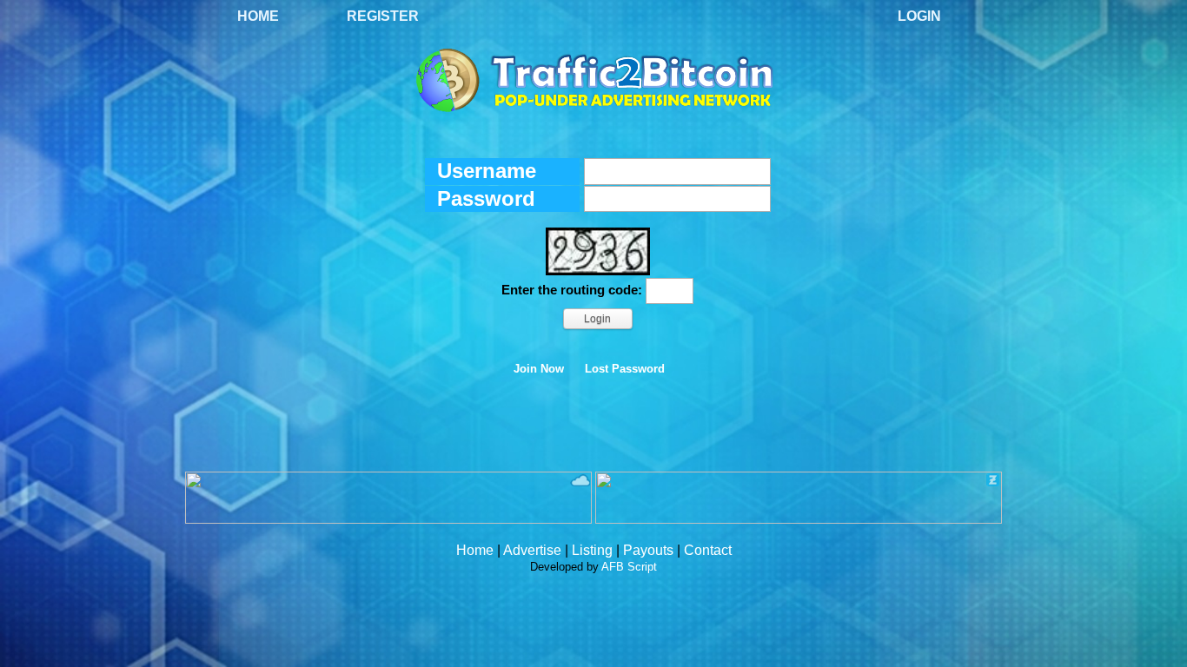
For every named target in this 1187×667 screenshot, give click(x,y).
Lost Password (625, 369)
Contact (708, 550)
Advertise (532, 550)
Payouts (648, 550)
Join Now (539, 369)
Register (383, 16)
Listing (592, 550)
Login (919, 16)
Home (258, 16)
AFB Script (629, 566)
